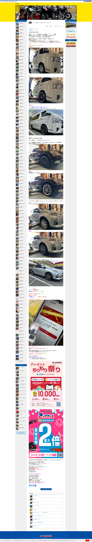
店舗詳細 (70, 31)
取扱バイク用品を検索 (71, 37)
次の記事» (49, 489)
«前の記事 (43, 489)
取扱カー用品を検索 (70, 34)
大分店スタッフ (60, 26)
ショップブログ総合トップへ (21, 433)
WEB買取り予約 (32, 471)
